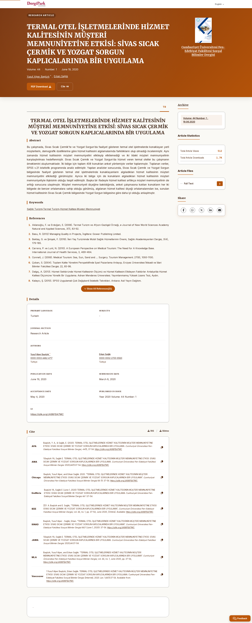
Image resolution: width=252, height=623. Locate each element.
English (218, 4)
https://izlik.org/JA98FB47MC (47, 414)
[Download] (220, 183)
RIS (152, 431)
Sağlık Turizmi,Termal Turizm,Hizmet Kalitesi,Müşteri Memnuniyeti (63, 209)
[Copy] (162, 447)
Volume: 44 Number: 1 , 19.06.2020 (195, 120)
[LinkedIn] (210, 210)
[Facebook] (183, 210)
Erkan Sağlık (61, 76)
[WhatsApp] (192, 210)
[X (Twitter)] (201, 210)
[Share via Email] (219, 210)
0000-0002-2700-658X (110, 358)
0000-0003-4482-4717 (41, 358)
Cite (63, 86)
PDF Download (39, 86)
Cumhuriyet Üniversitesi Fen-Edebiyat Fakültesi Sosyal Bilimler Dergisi (203, 51)
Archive (183, 105)
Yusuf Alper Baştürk (38, 76)
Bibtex (165, 431)
